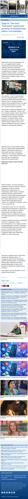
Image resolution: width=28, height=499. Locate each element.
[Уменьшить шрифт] (18, 37)
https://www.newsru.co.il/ (7, 291)
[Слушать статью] (24, 37)
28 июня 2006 (23, 317)
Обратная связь (8, 475)
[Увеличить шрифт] (20, 37)
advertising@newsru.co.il (11, 479)
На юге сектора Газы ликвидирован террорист (16, 466)
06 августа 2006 (23, 300)
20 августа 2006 (23, 291)
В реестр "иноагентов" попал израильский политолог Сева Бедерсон (13, 468)
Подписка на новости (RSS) (20, 475)
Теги (2, 475)
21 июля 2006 (23, 304)
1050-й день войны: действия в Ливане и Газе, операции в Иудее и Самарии (14, 448)
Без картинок (4, 477)
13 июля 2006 (23, 313)
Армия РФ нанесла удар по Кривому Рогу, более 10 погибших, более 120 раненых (13, 457)
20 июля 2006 (23, 309)
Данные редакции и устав (20, 477)
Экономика (5, 20)
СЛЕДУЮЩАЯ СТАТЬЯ (21, 277)
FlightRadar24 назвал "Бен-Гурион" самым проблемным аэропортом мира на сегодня (13, 451)
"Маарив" (22, 270)
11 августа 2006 (23, 295)
